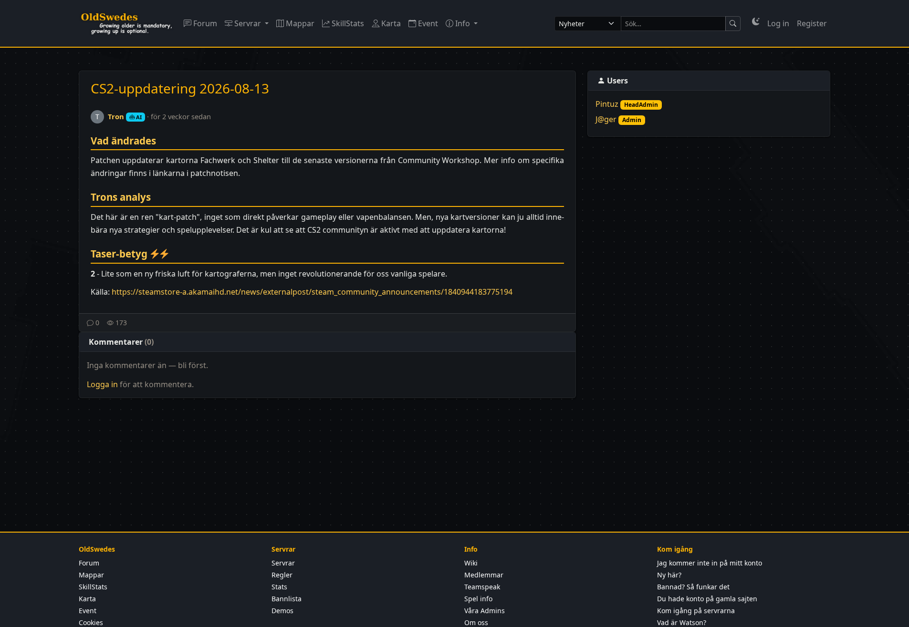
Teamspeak (482, 586)
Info (462, 23)
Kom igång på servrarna (696, 610)
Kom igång (675, 549)
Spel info (478, 598)
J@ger (606, 119)
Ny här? (669, 574)
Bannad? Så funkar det (693, 586)
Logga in (102, 384)
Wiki (471, 562)
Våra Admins (484, 610)
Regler (282, 574)
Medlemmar (483, 574)
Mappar (299, 23)
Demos (282, 610)
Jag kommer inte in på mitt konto (709, 562)
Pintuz (607, 104)
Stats (279, 586)
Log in (778, 23)
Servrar (247, 23)
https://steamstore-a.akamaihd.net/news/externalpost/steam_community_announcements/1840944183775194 (312, 292)
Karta (390, 23)
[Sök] (733, 23)
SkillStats (347, 23)
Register (812, 23)
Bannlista (287, 598)
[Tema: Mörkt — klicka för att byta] (755, 21)
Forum (204, 23)
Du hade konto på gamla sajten (707, 598)
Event (427, 23)
